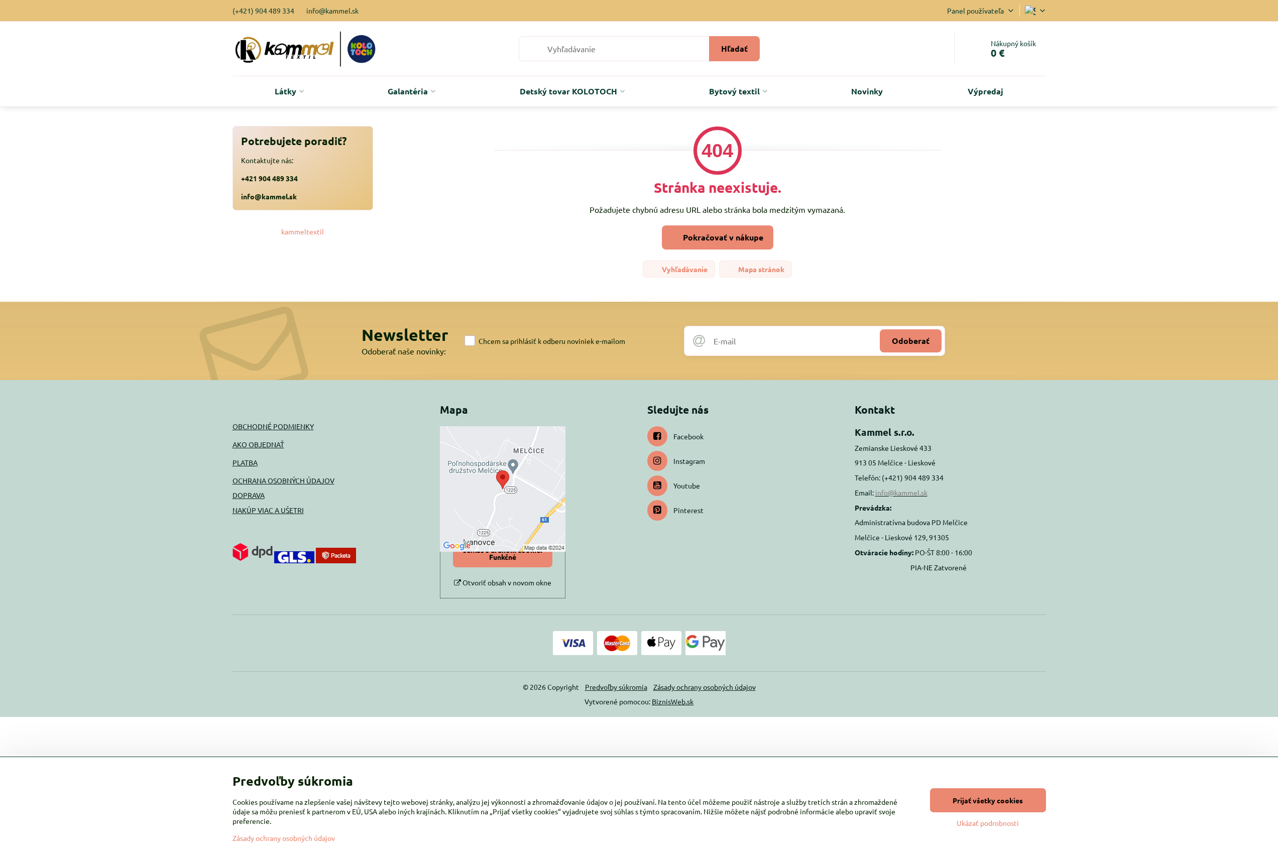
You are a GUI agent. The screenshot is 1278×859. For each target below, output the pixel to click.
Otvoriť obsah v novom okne (506, 582)
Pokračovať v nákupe (722, 237)
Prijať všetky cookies (988, 800)
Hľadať (734, 48)
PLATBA (245, 462)
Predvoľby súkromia (616, 686)
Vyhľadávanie (684, 269)
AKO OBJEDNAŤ (258, 444)
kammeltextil (302, 231)
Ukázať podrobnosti (988, 822)
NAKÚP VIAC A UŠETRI (268, 510)
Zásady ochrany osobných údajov (704, 686)
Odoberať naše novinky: (404, 351)
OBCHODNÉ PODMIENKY (273, 426)
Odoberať (911, 340)
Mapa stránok (760, 269)
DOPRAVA (249, 495)
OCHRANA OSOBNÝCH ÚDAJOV (283, 480)
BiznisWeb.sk (672, 701)
